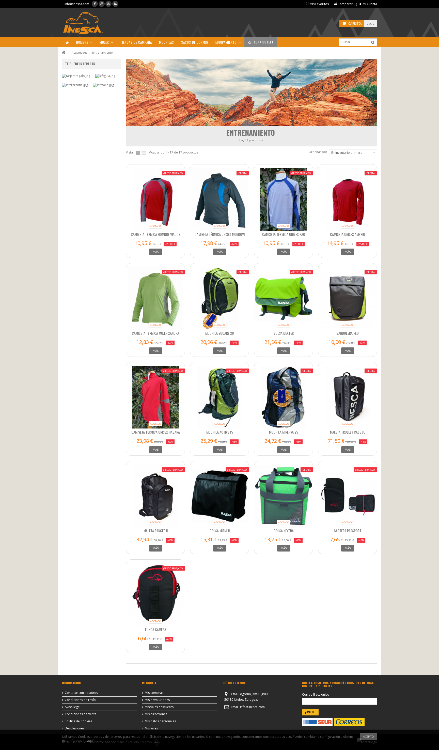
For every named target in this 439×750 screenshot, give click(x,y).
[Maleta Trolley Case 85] (347, 397)
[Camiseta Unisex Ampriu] (347, 199)
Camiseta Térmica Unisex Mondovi (220, 234)
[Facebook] (95, 4)
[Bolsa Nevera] (283, 496)
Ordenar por (318, 152)
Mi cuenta (149, 683)
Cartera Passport (347, 530)
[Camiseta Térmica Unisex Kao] (283, 199)
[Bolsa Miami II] (219, 496)
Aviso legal (72, 707)
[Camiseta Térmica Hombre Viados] (155, 199)
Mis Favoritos (319, 4)
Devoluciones (74, 728)
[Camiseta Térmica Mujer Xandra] (155, 298)
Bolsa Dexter (283, 333)
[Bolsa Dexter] (283, 298)
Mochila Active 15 (219, 432)
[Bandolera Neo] (347, 298)
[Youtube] (108, 4)
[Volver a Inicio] (63, 53)
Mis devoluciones (157, 700)
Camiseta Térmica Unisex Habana (155, 432)
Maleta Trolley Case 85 (347, 432)
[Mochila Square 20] (219, 298)
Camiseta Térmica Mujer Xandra (155, 333)
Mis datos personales (160, 721)
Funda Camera (155, 629)
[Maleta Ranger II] (155, 496)
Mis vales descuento (159, 707)
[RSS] (115, 4)
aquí (90, 741)
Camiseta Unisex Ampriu (347, 234)
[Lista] (144, 153)
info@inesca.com (77, 4)
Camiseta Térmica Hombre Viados (155, 234)
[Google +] (102, 4)
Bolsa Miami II (220, 530)
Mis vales (151, 728)
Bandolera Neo (347, 333)
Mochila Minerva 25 (283, 432)
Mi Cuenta (369, 4)
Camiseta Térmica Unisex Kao (283, 234)
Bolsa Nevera (284, 530)
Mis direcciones (156, 714)
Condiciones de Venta (80, 714)
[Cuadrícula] (138, 153)
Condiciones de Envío (80, 700)
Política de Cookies (78, 721)
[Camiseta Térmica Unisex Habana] (155, 397)
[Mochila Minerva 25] (283, 397)
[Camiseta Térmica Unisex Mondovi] (219, 199)
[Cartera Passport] (347, 496)
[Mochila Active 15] (219, 397)
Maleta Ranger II (156, 530)
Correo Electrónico (315, 695)
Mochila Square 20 (219, 333)
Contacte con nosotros (81, 693)
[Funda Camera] (155, 594)
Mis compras (154, 693)
